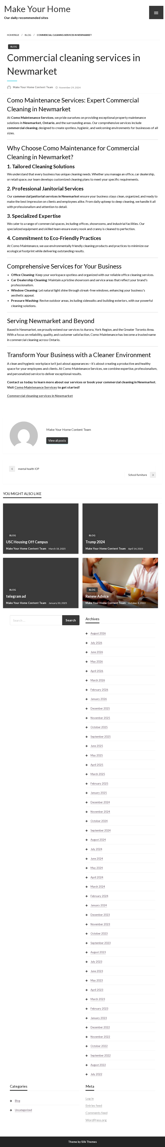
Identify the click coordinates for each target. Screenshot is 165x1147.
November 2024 (100, 811)
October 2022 (99, 1046)
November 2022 (100, 1036)
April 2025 (97, 764)
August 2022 (98, 1064)
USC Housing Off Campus (27, 542)
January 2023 (99, 1018)
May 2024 (97, 867)
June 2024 (97, 858)
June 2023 (97, 971)
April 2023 (97, 989)
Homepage (13, 35)
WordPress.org (96, 1120)
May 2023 (97, 980)
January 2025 (99, 792)
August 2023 (98, 952)
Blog (28, 35)
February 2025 (99, 783)
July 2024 (96, 849)
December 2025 (100, 708)
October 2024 (99, 821)
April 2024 (97, 877)
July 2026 (96, 642)
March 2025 (98, 774)
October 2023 (99, 933)
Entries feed (94, 1105)
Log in (90, 1098)
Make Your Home (37, 8)
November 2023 (100, 924)
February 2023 (99, 1008)
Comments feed (96, 1113)
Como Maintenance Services (35, 387)
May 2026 (97, 661)
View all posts (57, 440)
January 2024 (99, 905)
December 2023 (100, 914)
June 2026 (97, 652)
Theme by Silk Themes (82, 1141)
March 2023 (98, 999)
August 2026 (98, 633)
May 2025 (97, 755)
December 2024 (100, 802)
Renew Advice (97, 596)
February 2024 (99, 896)
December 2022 (100, 1027)
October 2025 (99, 727)
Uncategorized (23, 1110)
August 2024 (98, 839)
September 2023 (101, 942)
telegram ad (16, 596)
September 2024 (101, 830)
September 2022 (101, 1055)
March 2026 (98, 680)
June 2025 (97, 745)
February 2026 (99, 689)
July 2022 (96, 1074)
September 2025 (101, 736)
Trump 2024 (95, 542)
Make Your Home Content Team (33, 87)
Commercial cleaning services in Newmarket (40, 396)
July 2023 (96, 961)
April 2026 (97, 671)
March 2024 (98, 886)
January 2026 (99, 699)
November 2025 (100, 717)
